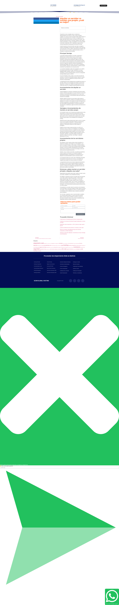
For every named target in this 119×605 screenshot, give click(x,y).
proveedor (59, 247)
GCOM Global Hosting (54, 245)
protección (56, 247)
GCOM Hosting (59, 245)
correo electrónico (71, 243)
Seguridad (65, 12)
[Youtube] (82, 280)
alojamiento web (38, 243)
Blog (77, 12)
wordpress (39, 250)
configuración (57, 243)
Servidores (47, 12)
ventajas (77, 249)
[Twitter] (74, 280)
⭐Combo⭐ (72, 12)
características (49, 243)
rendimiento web (82, 247)
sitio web (63, 249)
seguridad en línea (43, 249)
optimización (48, 247)
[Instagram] (78, 280)
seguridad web (48, 249)
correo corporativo (65, 243)
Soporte (81, 12)
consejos (61, 243)
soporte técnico (70, 249)
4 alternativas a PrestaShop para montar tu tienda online (71, 219)
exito (50, 245)
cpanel (75, 243)
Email (59, 12)
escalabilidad (46, 245)
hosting (65, 245)
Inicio (32, 12)
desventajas (77, 243)
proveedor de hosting (64, 247)
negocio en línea (42, 247)
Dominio (36, 12)
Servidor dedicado (54, 249)
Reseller (54, 12)
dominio (80, 243)
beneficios (45, 243)
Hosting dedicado (78, 245)
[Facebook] (70, 280)
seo (50, 249)
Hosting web (37, 247)
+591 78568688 (53, 5)
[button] (46, 19)
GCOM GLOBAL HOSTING (41, 280)
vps (80, 249)
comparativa (53, 243)
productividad (52, 247)
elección (35, 245)
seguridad (36, 249)
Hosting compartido (72, 245)
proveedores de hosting (70, 247)
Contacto (86, 12)
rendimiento (76, 247)
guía (62, 245)
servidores (59, 249)
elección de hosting (41, 245)
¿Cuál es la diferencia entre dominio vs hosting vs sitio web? (72, 227)
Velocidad (74, 249)
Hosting (41, 12)
